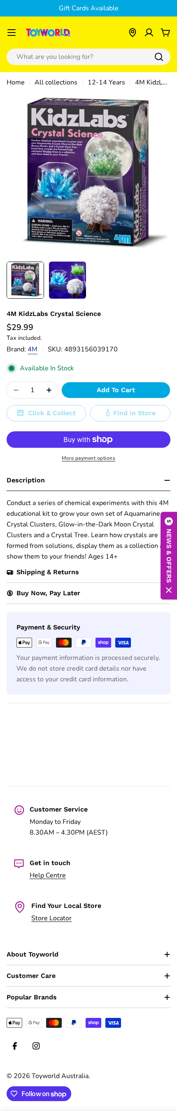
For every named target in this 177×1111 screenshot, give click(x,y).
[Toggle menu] (11, 32)
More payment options (88, 458)
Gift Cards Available (89, 8)
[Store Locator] (132, 32)
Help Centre (48, 875)
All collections (56, 82)
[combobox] (88, 57)
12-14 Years (106, 82)
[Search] (159, 57)
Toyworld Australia (60, 1076)
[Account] (149, 32)
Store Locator (51, 918)
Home (16, 82)
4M (32, 349)
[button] (169, 555)
